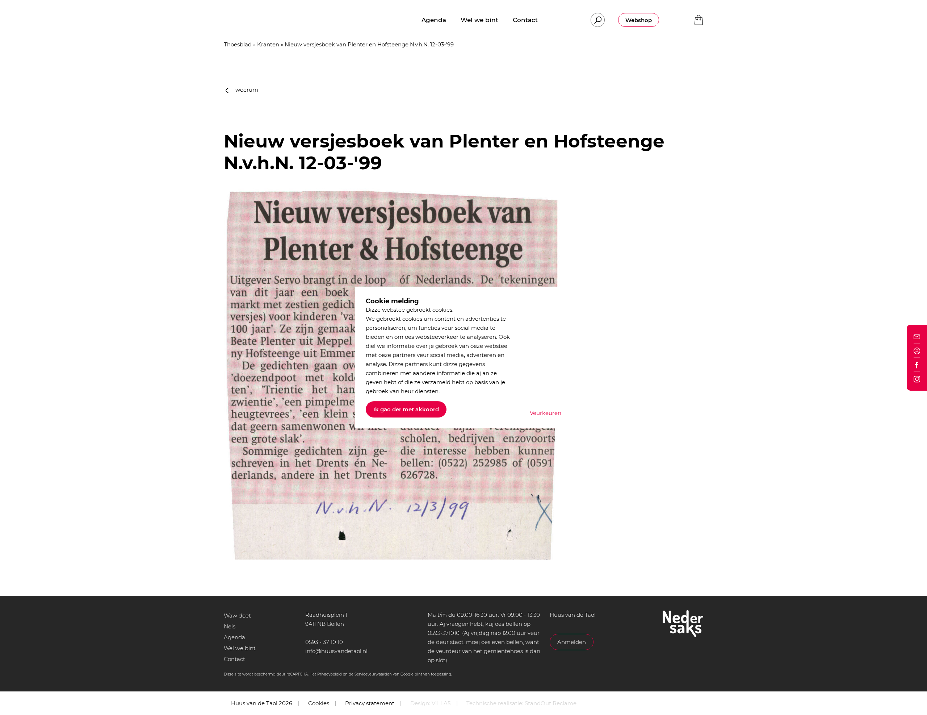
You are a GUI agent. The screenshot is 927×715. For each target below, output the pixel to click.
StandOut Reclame (550, 703)
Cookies (318, 703)
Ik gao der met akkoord (406, 409)
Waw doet (237, 615)
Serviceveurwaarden (373, 674)
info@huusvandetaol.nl (336, 651)
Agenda (234, 637)
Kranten (268, 44)
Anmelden (571, 642)
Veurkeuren (545, 413)
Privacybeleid (329, 674)
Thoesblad (238, 44)
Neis (229, 626)
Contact (234, 659)
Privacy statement (369, 703)
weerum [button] (246, 89)
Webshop (638, 20)
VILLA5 (441, 703)
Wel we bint (240, 648)
